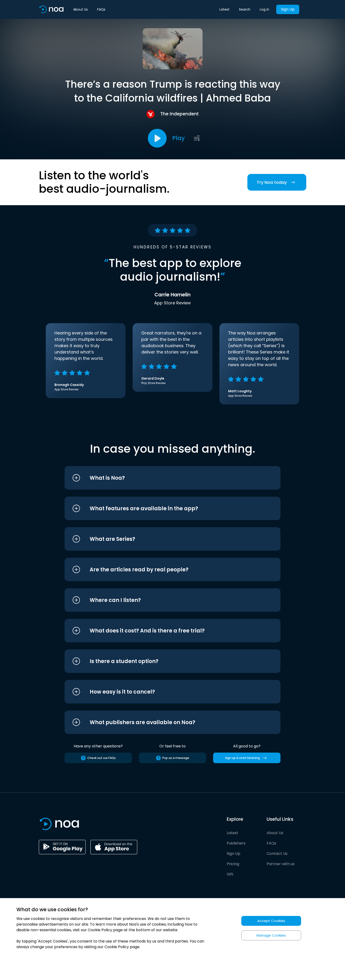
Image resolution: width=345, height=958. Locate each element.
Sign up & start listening (242, 758)
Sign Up (288, 9)
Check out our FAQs (101, 758)
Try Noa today (272, 182)
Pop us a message (175, 758)
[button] (163, 478)
